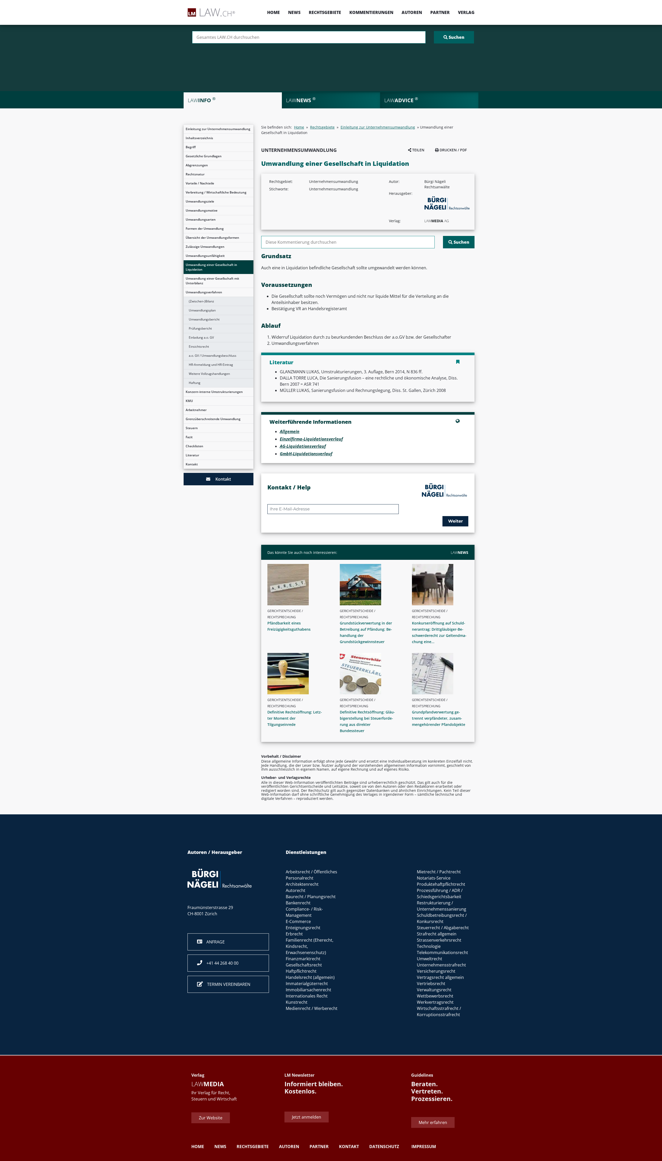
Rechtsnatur (195, 174)
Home (273, 12)
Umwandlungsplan (202, 310)
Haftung (194, 383)
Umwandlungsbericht (204, 319)
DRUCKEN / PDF (453, 149)
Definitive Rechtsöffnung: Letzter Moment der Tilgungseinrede (294, 718)
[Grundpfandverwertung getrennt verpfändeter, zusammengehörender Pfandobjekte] (442, 673)
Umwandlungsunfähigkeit (205, 256)
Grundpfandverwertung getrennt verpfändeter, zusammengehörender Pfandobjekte (438, 718)
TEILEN (417, 149)
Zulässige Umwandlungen (205, 246)
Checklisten (194, 446)
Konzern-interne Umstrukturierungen (214, 392)
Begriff (191, 147)
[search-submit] (454, 37)
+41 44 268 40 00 (220, 963)
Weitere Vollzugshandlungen (209, 373)
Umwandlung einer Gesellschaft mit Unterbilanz (212, 280)
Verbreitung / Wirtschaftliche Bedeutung (216, 192)
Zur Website (210, 1118)
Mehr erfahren (433, 1122)
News (294, 12)
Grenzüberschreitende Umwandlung (213, 419)
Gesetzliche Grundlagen (204, 156)
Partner (440, 12)
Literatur (192, 455)
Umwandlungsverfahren (204, 292)
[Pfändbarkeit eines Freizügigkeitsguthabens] (297, 584)
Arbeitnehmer (196, 410)
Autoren (412, 12)
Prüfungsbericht (200, 328)
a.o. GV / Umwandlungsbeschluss (212, 355)
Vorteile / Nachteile (200, 183)
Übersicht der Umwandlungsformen (212, 237)
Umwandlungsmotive (201, 210)
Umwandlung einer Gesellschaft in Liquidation (211, 267)
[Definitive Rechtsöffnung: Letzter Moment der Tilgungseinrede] (297, 673)
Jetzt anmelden (306, 1117)
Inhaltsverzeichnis (199, 138)
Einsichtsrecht (199, 346)
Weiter (455, 521)
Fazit (189, 437)
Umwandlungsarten (201, 219)
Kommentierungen (371, 12)
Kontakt (192, 464)
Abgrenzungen (197, 165)
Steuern (192, 428)
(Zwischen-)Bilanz (201, 301)
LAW (459, 552)
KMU (189, 401)
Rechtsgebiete (325, 12)
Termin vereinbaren (226, 984)
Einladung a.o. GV (201, 337)
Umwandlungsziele (200, 201)
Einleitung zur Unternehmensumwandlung (218, 129)
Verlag (466, 12)
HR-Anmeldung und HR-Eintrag (211, 364)
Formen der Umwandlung (205, 228)
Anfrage (213, 942)
